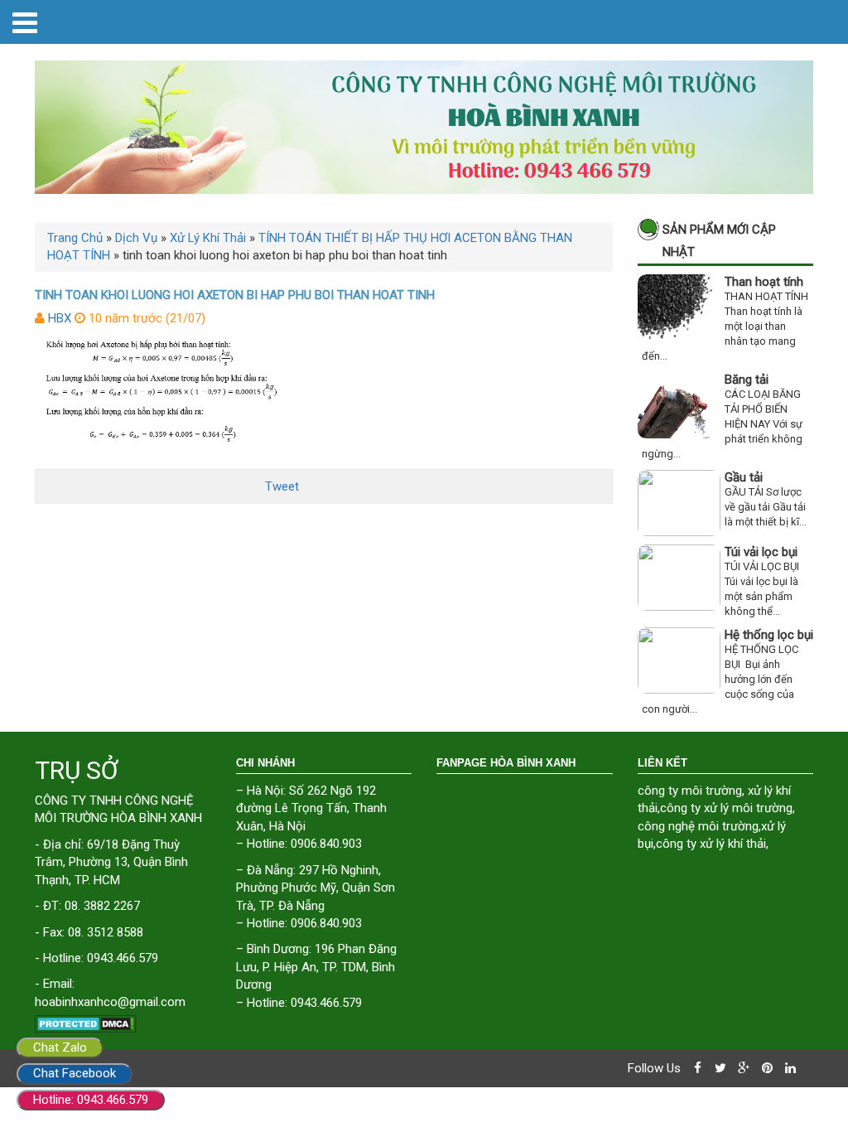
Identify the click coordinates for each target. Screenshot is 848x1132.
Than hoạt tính (764, 281)
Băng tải (746, 379)
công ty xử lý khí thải (711, 843)
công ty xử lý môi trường (726, 808)
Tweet (282, 486)
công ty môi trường (690, 790)
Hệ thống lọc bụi (769, 634)
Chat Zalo (60, 1047)
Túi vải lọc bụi (761, 551)
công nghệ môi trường (698, 826)
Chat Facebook (74, 1073)
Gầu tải (744, 477)
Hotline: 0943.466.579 (90, 1099)
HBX (59, 318)
